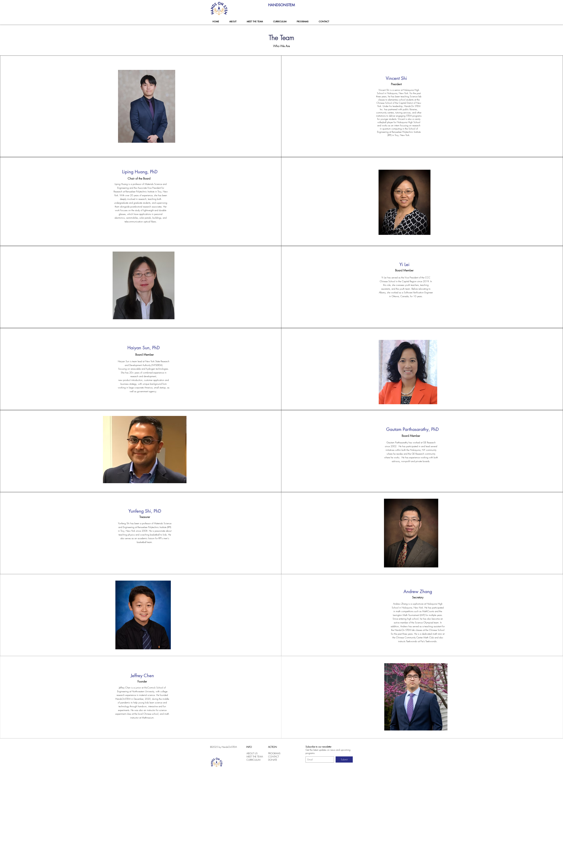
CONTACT (273, 756)
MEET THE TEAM (254, 756)
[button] (302, 21)
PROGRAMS (274, 753)
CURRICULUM (253, 759)
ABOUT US (252, 753)
